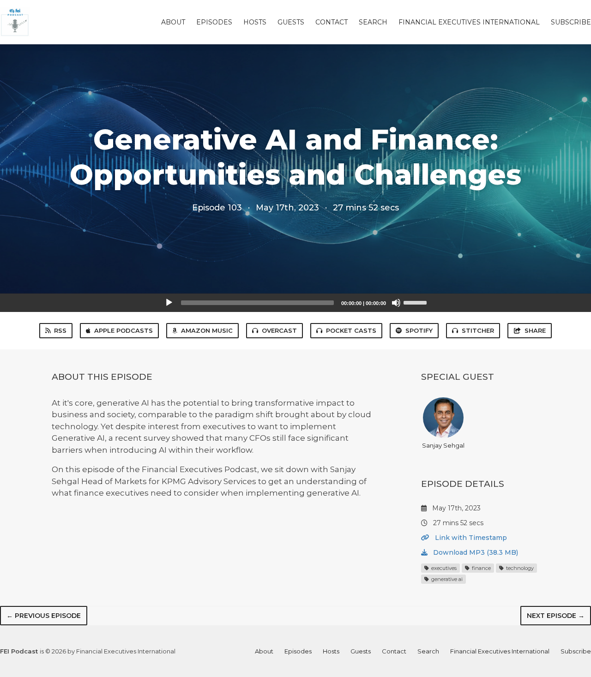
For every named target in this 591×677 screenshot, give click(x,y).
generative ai (446, 579)
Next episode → (556, 615)
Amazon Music (207, 330)
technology (519, 568)
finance (480, 568)
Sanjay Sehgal (443, 445)
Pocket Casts (351, 330)
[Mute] (396, 302)
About (173, 22)
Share (535, 330)
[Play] (169, 302)
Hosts (254, 22)
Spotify (419, 330)
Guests (290, 22)
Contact (331, 22)
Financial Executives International (469, 22)
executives (443, 568)
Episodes (214, 22)
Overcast (279, 330)
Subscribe (571, 22)
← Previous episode (43, 615)
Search (373, 22)
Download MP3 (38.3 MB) (474, 552)
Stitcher (478, 330)
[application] (295, 303)
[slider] (416, 302)
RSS (60, 330)
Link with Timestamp (470, 537)
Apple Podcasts (123, 330)
